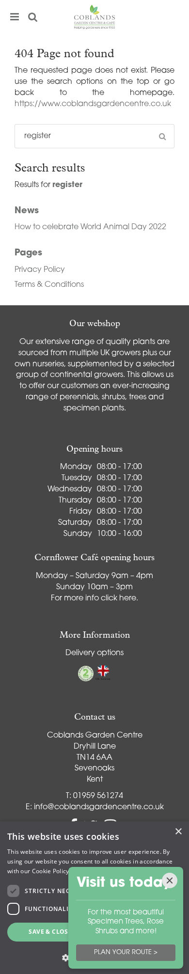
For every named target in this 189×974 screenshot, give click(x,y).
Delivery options (94, 653)
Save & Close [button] (50, 931)
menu (14, 17)
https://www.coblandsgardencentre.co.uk (93, 104)
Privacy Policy (40, 270)
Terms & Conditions (49, 285)
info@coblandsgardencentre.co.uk (99, 807)
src (33, 17)
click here (118, 598)
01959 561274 (98, 796)
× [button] (178, 831)
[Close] (169, 880)
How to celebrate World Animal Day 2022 (90, 227)
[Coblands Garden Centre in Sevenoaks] (94, 17)
